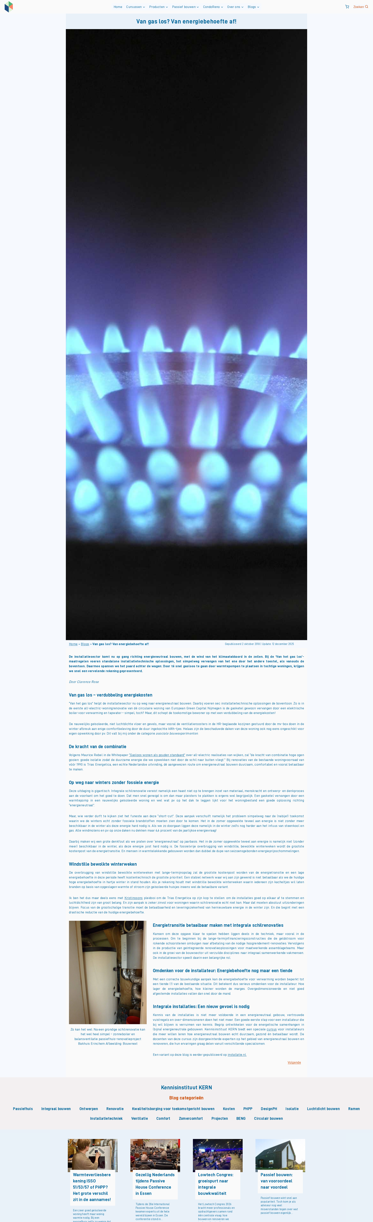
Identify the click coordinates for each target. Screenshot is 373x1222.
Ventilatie (139, 1118)
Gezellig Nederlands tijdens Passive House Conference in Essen (155, 1184)
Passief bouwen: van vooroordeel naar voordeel (277, 1181)
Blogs (85, 644)
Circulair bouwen (268, 1118)
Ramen (354, 1109)
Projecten (220, 1118)
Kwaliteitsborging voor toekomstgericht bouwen (173, 1109)
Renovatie (115, 1109)
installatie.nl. (237, 1054)
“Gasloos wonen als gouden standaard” (157, 755)
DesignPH (269, 1109)
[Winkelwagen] (347, 7)
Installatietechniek (106, 1118)
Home (118, 7)
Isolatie (292, 1109)
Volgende (294, 1062)
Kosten (229, 1109)
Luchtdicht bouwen (323, 1109)
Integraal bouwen (56, 1109)
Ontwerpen (88, 1109)
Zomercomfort (191, 1118)
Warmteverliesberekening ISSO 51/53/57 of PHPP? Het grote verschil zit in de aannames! (92, 1187)
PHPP (247, 1109)
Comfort (163, 1118)
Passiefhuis (23, 1109)
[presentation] (93, 1155)
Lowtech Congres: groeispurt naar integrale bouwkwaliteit (216, 1184)
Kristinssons (134, 898)
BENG (241, 1118)
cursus (272, 1029)
